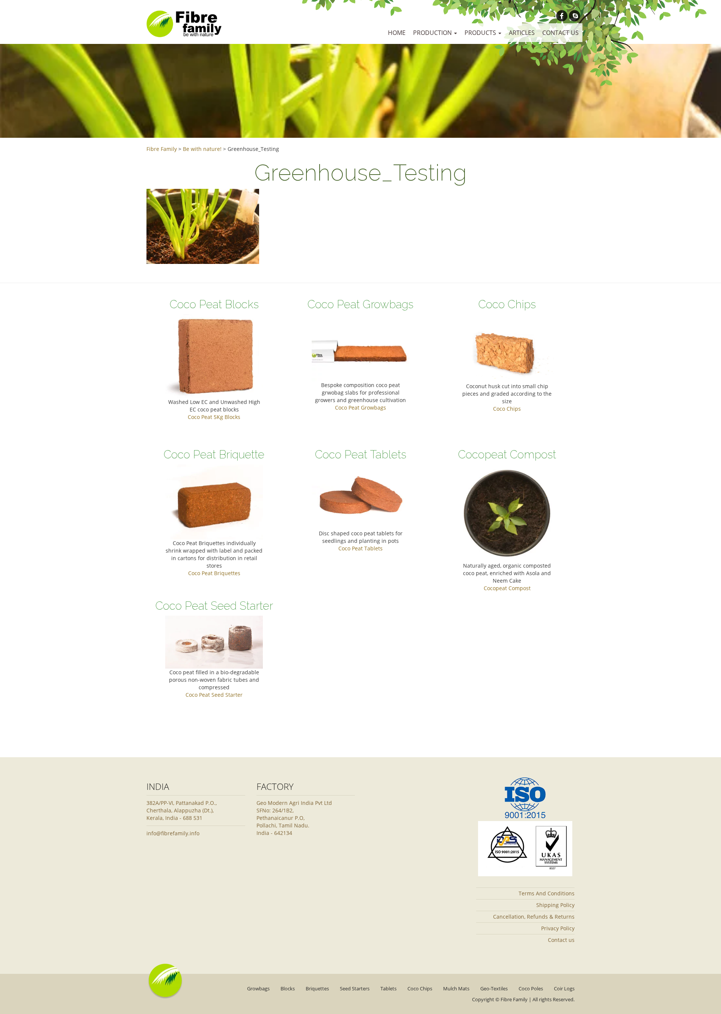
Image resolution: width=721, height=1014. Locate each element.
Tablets (388, 988)
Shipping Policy (555, 905)
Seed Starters (355, 988)
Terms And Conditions (547, 893)
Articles (522, 33)
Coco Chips (507, 408)
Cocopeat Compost (507, 588)
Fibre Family (514, 999)
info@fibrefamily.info (172, 833)
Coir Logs (564, 988)
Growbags (258, 988)
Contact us (560, 33)
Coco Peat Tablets (360, 548)
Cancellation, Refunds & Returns (534, 916)
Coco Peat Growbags (360, 407)
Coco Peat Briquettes (214, 573)
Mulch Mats (456, 988)
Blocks (288, 988)
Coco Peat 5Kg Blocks (214, 416)
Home (397, 33)
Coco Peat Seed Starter (214, 694)
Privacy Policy (558, 928)
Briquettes (317, 988)
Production (433, 33)
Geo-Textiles (494, 988)
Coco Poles (531, 988)
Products (481, 33)
